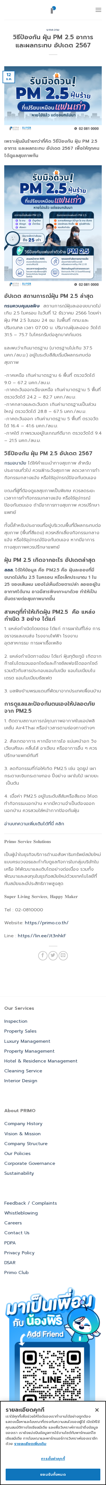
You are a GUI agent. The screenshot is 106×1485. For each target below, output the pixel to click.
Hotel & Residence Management (40, 1061)
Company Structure (25, 1143)
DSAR (10, 1262)
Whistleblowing (21, 1213)
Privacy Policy (19, 1252)
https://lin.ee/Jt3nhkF (42, 935)
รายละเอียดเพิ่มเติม (30, 1443)
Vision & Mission (22, 1133)
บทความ (52, 29)
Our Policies (17, 1153)
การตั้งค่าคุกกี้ (53, 1458)
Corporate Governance (29, 1163)
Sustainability (19, 1173)
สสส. (9, 570)
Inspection (15, 1021)
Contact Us (16, 1232)
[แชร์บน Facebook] (42, 955)
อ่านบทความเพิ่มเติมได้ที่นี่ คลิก (34, 823)
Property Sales (20, 1031)
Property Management (29, 1051)
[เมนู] (98, 10)
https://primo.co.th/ (47, 922)
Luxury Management (27, 1041)
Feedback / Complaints (30, 1203)
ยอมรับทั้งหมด (53, 1474)
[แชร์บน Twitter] (53, 955)
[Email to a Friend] (63, 955)
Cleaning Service (23, 1071)
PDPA (10, 1243)
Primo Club (16, 1272)
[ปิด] (97, 1410)
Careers (13, 1223)
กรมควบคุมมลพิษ (22, 306)
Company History (23, 1123)
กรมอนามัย (16, 463)
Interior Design (20, 1080)
